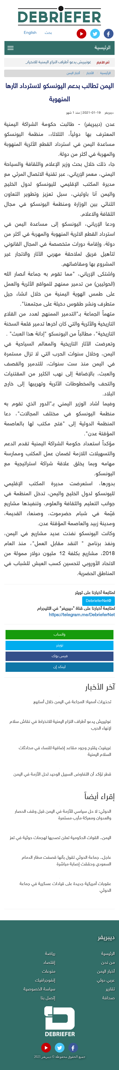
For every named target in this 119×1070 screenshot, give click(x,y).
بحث (48, 33)
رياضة (50, 954)
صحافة (108, 998)
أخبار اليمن (73, 73)
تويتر (59, 645)
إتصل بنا (48, 998)
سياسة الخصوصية (39, 989)
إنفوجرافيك (45, 980)
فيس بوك (60, 656)
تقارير (110, 989)
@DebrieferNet (98, 601)
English (30, 33)
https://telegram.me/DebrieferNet (82, 615)
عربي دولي (106, 980)
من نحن (108, 962)
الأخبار (90, 73)
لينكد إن (59, 667)
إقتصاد (49, 962)
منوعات (48, 971)
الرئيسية (102, 48)
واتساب (59, 634)
